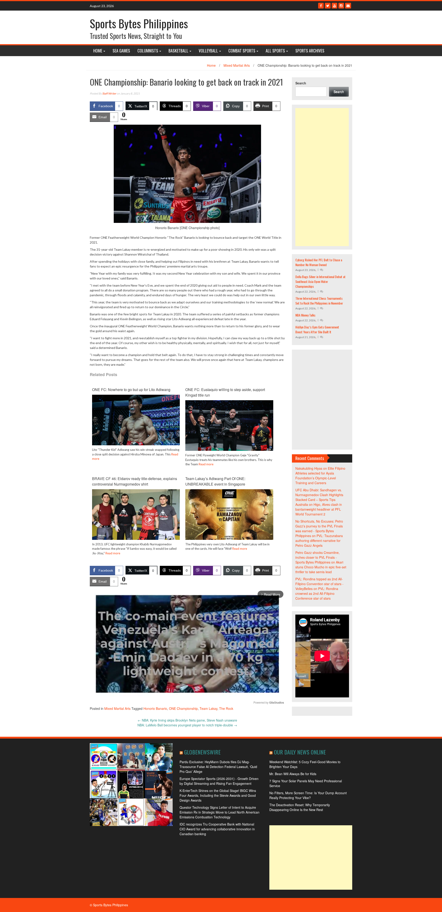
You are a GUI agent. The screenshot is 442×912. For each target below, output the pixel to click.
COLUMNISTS (147, 51)
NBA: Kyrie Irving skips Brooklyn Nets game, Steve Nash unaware (187, 720)
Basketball (178, 51)
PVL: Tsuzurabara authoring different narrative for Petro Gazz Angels (319, 540)
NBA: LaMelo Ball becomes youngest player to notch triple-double (187, 725)
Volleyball (208, 51)
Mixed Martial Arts (237, 65)
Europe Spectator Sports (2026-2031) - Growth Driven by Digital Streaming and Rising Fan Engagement (219, 781)
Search (300, 83)
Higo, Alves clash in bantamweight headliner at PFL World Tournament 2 (318, 509)
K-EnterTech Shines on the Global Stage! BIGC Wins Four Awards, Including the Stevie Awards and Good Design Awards (218, 795)
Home (97, 51)
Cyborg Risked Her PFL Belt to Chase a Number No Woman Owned (318, 262)
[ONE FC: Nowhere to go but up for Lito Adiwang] (136, 423)
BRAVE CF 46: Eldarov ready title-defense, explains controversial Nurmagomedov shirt (134, 481)
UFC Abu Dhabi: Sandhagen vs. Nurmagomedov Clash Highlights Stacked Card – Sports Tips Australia (319, 497)
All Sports (275, 51)
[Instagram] (341, 6)
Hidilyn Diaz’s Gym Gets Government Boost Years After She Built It (317, 329)
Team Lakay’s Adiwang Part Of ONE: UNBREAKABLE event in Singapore (215, 481)
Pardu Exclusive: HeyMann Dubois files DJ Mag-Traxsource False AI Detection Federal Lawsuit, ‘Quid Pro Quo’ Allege (218, 767)
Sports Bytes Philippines (139, 23)
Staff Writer (109, 93)
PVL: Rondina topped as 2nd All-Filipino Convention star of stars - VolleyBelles (319, 584)
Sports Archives (309, 51)
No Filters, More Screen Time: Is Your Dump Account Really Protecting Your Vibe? (308, 795)
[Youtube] (334, 6)
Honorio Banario (155, 708)
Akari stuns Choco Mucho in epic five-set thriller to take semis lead (320, 567)
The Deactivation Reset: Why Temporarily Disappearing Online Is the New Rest (299, 807)
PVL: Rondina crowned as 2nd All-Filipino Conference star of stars (316, 593)
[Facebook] (321, 6)
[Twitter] (328, 6)
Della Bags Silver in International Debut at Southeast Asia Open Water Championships (320, 281)
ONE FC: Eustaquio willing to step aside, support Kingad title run (225, 392)
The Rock (226, 708)
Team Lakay (208, 708)
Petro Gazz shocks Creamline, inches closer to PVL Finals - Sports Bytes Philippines (317, 557)
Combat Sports (241, 51)
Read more (206, 464)
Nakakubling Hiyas (308, 468)
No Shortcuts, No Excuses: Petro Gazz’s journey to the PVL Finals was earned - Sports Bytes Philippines (319, 528)
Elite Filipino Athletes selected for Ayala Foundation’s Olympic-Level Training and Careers (320, 475)
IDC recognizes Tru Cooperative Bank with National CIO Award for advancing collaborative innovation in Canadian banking (217, 829)
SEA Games (121, 51)
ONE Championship (183, 708)
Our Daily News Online (300, 752)
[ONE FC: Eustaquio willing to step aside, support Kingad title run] (229, 429)
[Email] (348, 6)
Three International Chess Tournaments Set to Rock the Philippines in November (319, 300)
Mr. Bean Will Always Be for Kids (292, 773)
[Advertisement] (322, 177)
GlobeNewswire (202, 752)
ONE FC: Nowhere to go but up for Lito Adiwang (131, 389)
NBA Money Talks (305, 315)
